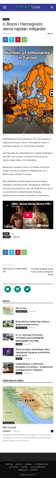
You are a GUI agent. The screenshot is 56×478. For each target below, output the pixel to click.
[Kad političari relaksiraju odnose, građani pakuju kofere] (8, 323)
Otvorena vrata (21, 311)
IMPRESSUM (23, 470)
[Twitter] (11, 39)
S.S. (12, 234)
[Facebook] (5, 39)
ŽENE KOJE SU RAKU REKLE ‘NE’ (15, 270)
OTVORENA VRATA (42, 464)
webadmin (7, 431)
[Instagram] (18, 289)
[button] (4, 7)
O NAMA (24, 467)
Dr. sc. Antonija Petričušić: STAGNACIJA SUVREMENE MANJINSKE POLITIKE (30, 338)
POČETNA (9, 464)
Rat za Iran (21, 308)
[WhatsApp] (24, 39)
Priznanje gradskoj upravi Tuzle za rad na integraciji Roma (41, 272)
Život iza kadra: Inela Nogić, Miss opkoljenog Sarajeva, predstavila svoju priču (33, 352)
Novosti (5, 14)
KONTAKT (34, 470)
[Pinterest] (18, 39)
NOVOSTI (18, 464)
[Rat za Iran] (8, 311)
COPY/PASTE (13, 467)
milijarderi (16, 237)
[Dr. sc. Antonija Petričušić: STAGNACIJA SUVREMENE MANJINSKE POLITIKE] (8, 336)
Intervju (18, 344)
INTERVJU (28, 464)
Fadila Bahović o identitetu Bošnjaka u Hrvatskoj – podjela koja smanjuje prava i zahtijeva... (34, 367)
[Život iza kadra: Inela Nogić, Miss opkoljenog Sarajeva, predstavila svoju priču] (8, 352)
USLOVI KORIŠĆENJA (37, 467)
